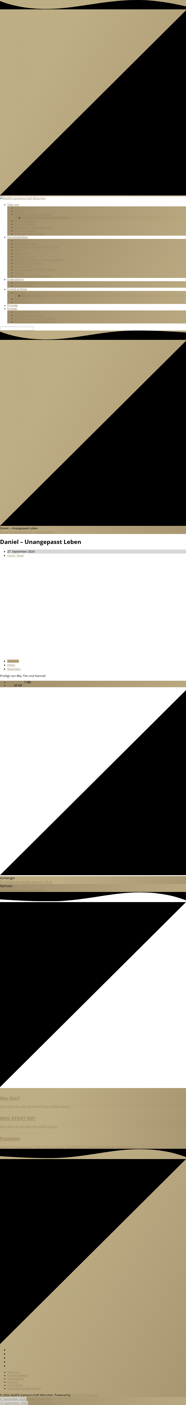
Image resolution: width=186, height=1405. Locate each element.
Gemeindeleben (17, 237)
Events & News (17, 289)
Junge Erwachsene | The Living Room (39, 259)
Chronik (20, 211)
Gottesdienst (15, 279)
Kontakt (12, 308)
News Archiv (23, 302)
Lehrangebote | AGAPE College (35, 269)
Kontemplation (24, 266)
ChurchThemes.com (85, 1395)
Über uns (13, 204)
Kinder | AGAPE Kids (28, 263)
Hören (11, 665)
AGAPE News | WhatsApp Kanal (36, 321)
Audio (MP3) (15, 682)
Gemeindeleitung (26, 220)
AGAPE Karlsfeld (26, 230)
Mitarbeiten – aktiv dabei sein (33, 227)
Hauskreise (22, 253)
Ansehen (13, 661)
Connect (12, 1381)
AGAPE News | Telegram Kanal (35, 318)
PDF (10, 685)
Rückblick (21, 299)
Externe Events (31, 295)
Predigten (16, 532)
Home (4, 532)
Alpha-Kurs (22, 240)
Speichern (14, 669)
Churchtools (15, 1385)
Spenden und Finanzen (30, 233)
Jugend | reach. (24, 256)
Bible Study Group (26, 243)
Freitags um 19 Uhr (27, 282)
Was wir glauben (25, 207)
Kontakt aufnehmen (27, 312)
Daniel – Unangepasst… (39, 532)
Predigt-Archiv (24, 286)
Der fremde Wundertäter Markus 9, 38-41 (26, 882)
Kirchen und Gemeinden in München (45, 217)
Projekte (12, 305)
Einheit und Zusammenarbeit (33, 214)
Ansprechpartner (25, 224)
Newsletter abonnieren (29, 315)
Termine (20, 292)
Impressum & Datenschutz (24, 1388)
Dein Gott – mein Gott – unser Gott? (23, 890)
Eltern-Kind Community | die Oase (36, 246)
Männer (19, 272)
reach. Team (15, 555)
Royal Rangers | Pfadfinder (32, 276)
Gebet (18, 250)
